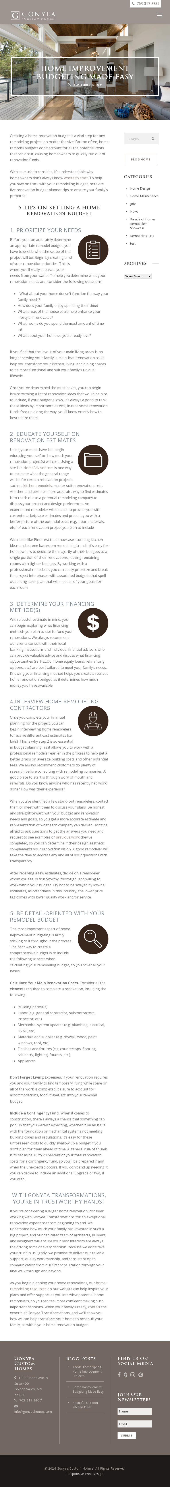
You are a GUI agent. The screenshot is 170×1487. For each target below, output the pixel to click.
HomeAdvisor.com (38, 467)
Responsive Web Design (85, 1474)
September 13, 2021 (88, 84)
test (133, 243)
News (134, 211)
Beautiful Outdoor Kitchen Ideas (85, 1405)
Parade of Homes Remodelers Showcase (143, 223)
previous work (68, 837)
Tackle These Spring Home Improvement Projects (87, 1371)
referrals (17, 783)
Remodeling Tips (142, 236)
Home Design (140, 188)
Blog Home (140, 159)
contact (94, 1306)
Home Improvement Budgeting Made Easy (88, 1389)
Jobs (133, 204)
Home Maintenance (144, 196)
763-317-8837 (30, 1400)
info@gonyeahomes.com (33, 1411)
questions (40, 831)
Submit (127, 1435)
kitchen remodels (37, 485)
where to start (76, 177)
